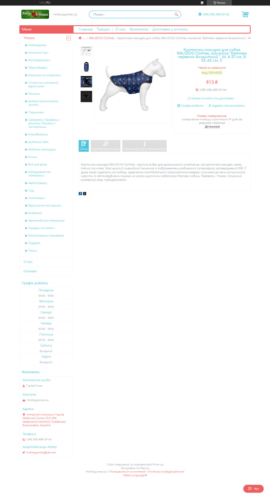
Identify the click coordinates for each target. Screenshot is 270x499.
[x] (84, 194)
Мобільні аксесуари (42, 149)
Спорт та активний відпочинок (43, 84)
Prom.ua (158, 464)
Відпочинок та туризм (44, 205)
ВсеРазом (35, 213)
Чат (256, 488)
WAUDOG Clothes (101, 38)
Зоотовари (36, 198)
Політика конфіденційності (166, 471)
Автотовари (37, 183)
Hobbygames (37, 45)
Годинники (36, 112)
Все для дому (37, 164)
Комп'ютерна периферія (46, 235)
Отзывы (30, 271)
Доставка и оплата (169, 29)
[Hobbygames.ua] (35, 14)
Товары (103, 29)
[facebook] (80, 194)
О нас (120, 29)
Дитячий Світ (38, 142)
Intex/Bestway (38, 134)
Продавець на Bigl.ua (135, 468)
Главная (86, 29)
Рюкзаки (34, 93)
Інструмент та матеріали (39, 174)
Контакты (139, 29)
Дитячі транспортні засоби (43, 103)
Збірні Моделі (37, 67)
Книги (32, 157)
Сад (31, 190)
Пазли (32, 250)
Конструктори (39, 60)
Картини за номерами (44, 75)
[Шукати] (176, 14)
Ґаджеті (34, 243)
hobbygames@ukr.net (41, 452)
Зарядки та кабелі (41, 228)
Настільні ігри (38, 52)
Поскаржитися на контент (128, 471)
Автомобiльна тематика (46, 220)
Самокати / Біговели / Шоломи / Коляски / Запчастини (44, 123)
